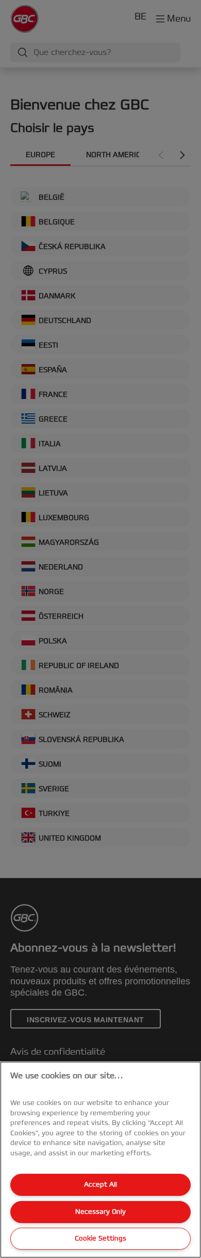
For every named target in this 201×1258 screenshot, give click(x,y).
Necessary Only (100, 1212)
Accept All (100, 1184)
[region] (100, 1159)
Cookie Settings (100, 1238)
